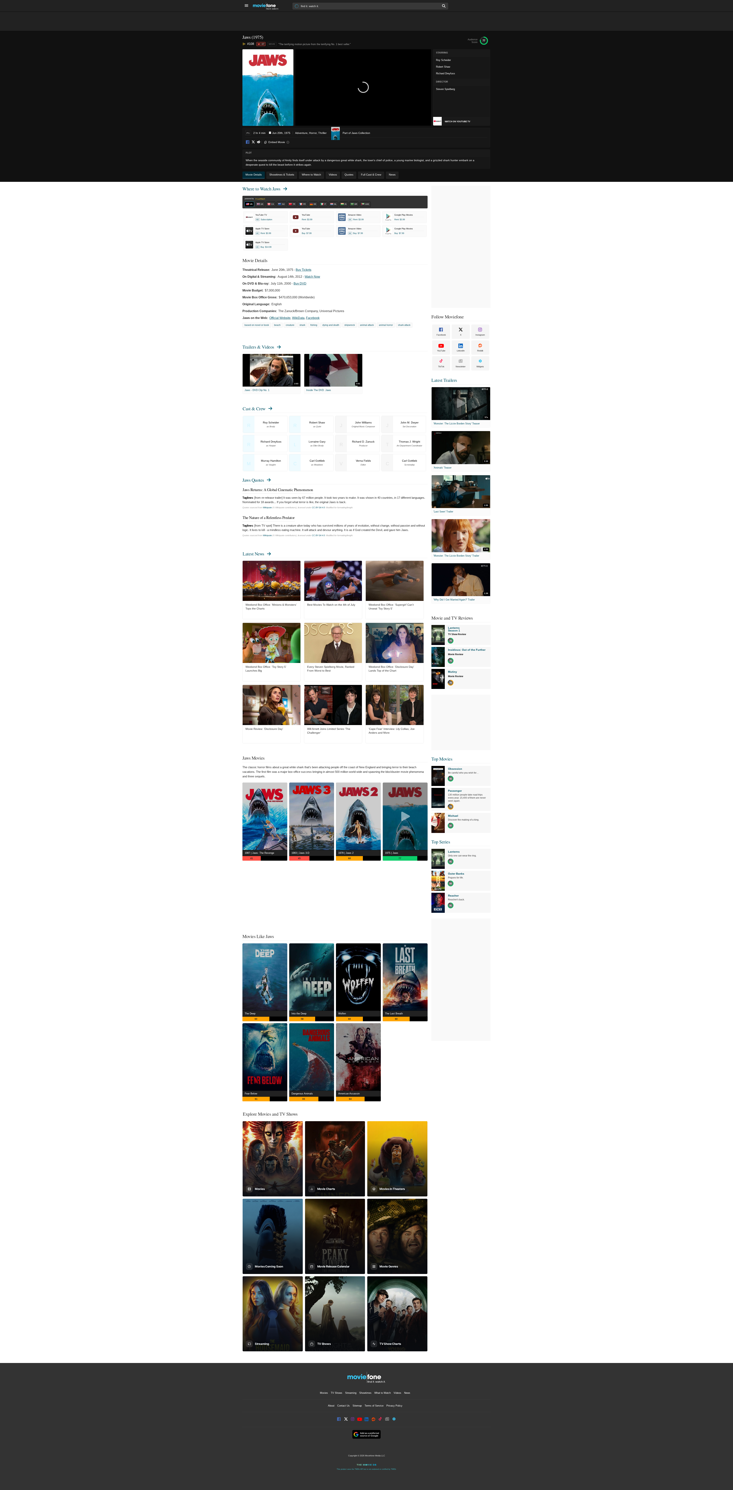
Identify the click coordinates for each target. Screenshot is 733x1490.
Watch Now (312, 276)
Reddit (258, 142)
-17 (262, 44)
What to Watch (382, 1392)
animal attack (367, 325)
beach (277, 325)
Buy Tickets (303, 269)
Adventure (301, 132)
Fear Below (251, 1093)
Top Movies (441, 759)
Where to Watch (261, 189)
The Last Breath (394, 1013)
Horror (313, 132)
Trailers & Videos (258, 347)
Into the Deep (298, 1013)
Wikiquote (267, 507)
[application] (363, 87)
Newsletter (461, 366)
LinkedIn (461, 351)
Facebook (247, 142)
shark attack (404, 325)
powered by (249, 199)
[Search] (444, 6)
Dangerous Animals (302, 1093)
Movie (272, 44)
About (331, 1405)
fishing (313, 325)
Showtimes (365, 1392)
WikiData (298, 318)
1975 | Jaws (391, 852)
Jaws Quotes (253, 480)
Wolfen (342, 1013)
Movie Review (455, 654)
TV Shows (336, 1392)
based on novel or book (257, 325)
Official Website (280, 318)
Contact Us (343, 1405)
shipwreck (349, 325)
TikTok (441, 366)
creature (290, 325)
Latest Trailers (444, 380)
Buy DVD (300, 283)
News (407, 1392)
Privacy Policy (394, 1405)
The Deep (250, 1013)
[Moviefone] (267, 6)
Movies (324, 1392)
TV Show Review (457, 634)
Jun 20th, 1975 (281, 132)
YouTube (441, 351)
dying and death (330, 325)
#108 (250, 43)
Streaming (350, 1392)
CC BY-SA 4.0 (318, 507)
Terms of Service (374, 1405)
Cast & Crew (254, 408)
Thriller (322, 132)
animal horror (386, 325)
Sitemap (357, 1405)
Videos (397, 1392)
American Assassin (349, 1093)
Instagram (480, 335)
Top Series (440, 842)
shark (302, 325)
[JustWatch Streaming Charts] (244, 44)
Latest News (253, 554)
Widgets (480, 366)
